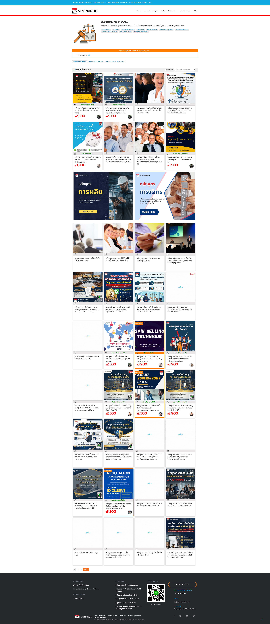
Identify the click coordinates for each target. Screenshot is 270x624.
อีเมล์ (176, 598)
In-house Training (168, 11)
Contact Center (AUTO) (183, 590)
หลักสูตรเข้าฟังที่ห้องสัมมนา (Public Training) (128, 589)
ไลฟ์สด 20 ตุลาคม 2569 (118, 402)
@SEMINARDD (156, 604)
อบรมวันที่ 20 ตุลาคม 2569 (180, 402)
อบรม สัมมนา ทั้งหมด (79, 61)
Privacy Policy (112, 616)
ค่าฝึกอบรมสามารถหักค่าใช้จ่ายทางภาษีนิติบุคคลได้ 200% (128, 607)
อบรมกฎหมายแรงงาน (128, 29)
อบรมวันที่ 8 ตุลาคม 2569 (180, 353)
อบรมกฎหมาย (106, 29)
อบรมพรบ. (116, 29)
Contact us (182, 584)
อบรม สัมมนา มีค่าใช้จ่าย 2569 (114, 61)
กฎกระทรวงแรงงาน (125, 32)
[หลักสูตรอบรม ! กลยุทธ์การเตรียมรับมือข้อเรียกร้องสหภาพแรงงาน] (181, 499)
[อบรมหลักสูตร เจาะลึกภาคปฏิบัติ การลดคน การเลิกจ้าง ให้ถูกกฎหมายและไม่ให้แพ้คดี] (119, 303)
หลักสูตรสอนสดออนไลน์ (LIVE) (127, 598)
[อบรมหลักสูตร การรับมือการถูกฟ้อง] (88, 548)
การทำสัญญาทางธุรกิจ (182, 29)
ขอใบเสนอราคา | (130, 2)
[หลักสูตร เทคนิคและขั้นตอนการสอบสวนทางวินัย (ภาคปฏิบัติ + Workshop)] (88, 450)
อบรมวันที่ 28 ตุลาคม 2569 (180, 154)
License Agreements (134, 616)
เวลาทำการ (178, 606)
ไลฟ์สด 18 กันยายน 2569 (118, 104)
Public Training (150, 11)
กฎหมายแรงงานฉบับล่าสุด (109, 32)
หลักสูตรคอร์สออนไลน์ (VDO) (126, 595)
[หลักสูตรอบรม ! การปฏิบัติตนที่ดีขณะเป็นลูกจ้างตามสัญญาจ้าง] (119, 254)
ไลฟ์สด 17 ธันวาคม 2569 (118, 353)
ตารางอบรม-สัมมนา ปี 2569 (143, 2)
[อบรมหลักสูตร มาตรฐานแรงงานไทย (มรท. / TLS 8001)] (88, 352)
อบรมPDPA (141, 29)
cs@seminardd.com (182, 601)
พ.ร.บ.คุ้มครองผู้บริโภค (166, 29)
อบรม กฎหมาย (84, 55)
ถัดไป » (86, 569)
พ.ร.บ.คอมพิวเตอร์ (152, 29)
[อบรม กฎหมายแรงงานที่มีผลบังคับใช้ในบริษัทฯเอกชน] (88, 254)
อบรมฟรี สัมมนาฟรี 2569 (95, 61)
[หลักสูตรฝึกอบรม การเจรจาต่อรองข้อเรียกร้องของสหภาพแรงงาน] (150, 499)
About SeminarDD (100, 617)
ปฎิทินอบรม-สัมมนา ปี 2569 (125, 602)
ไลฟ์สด (87, 104)
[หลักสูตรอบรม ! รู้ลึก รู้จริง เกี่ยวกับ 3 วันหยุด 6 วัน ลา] (150, 548)
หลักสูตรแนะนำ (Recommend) (126, 585)
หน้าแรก (138, 11)
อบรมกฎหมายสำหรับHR (141, 32)
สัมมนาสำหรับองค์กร (118, 2)
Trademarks (122, 616)
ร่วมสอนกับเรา (184, 11)
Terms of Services (100, 616)
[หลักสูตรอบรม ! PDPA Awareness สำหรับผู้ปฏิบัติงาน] (150, 254)
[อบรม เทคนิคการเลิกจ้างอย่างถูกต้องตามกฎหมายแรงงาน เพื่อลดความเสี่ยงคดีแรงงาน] (150, 303)
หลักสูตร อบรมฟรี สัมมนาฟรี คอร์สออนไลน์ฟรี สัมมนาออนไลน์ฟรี (92, 2)
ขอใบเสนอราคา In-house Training (86, 588)
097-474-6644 (180, 593)
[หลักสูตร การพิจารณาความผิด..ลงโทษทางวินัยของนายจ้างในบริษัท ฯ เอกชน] (181, 303)
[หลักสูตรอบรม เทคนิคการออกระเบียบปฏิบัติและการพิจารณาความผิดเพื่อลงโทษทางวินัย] (88, 499)
